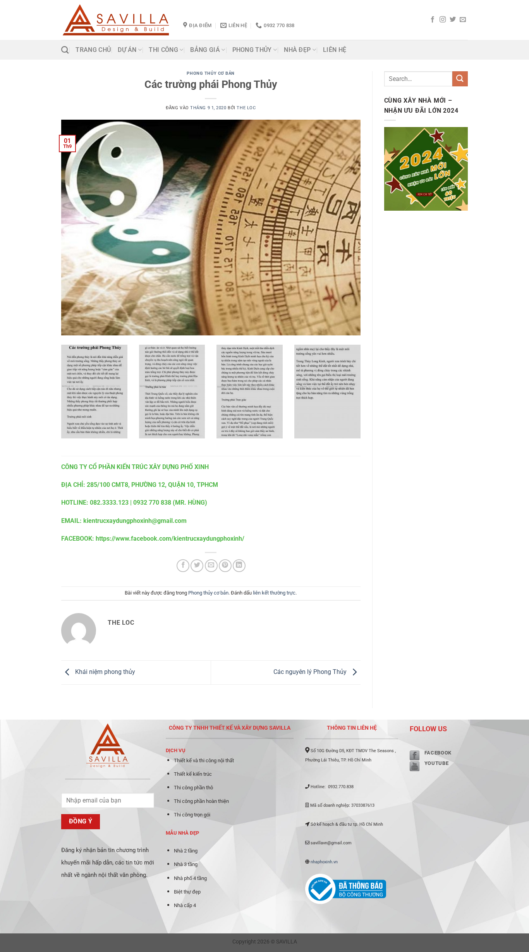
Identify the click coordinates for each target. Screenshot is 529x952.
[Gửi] (460, 78)
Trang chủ (93, 49)
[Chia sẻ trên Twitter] (197, 565)
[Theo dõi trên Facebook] (432, 19)
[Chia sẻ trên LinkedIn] (239, 565)
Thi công (163, 49)
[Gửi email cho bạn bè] (211, 565)
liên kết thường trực (274, 593)
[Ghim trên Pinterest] (225, 565)
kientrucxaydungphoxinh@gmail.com (135, 520)
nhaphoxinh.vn (324, 861)
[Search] (65, 49)
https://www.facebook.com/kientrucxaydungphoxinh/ (170, 538)
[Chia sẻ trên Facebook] (183, 565)
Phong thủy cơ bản (211, 73)
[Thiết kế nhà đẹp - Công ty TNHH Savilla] (116, 20)
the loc (246, 107)
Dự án (127, 49)
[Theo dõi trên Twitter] (453, 19)
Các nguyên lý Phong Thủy (310, 672)
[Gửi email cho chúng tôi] (463, 19)
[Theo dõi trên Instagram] (443, 19)
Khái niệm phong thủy (104, 672)
